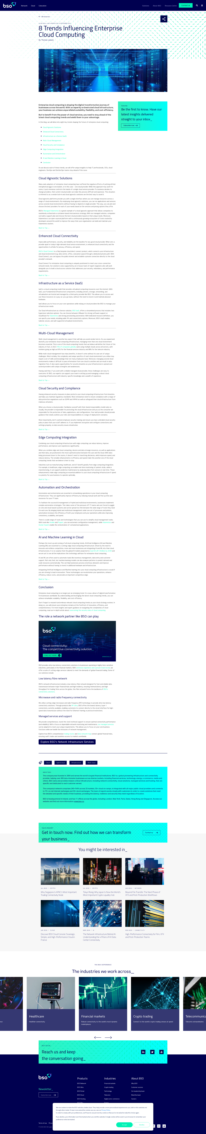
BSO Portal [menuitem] (80, 1091)
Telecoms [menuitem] (107, 1095)
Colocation (42, 5)
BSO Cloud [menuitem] (80, 1095)
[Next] (108, 1037)
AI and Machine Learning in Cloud (54, 158)
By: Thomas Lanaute (46, 40)
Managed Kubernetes (51, 210)
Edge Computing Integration (53, 149)
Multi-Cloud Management (52, 140)
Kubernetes (54, 315)
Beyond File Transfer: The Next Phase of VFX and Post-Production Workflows (142, 893)
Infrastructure (76, 762)
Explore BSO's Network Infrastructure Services (67, 741)
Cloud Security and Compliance (54, 145)
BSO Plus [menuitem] (80, 1103)
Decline (141, 1125)
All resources (46, 16)
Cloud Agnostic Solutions (52, 127)
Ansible (52, 522)
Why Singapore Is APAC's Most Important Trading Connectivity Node (59, 893)
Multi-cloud (91, 762)
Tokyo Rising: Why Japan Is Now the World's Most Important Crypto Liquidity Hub (101, 893)
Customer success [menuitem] (137, 1087)
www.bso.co (79, 801)
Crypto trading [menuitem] (108, 1087)
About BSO (157, 5)
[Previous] (97, 1037)
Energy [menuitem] (106, 1103)
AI (93, 930)
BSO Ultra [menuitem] (80, 1087)
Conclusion (47, 162)
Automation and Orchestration (54, 153)
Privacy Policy (105, 1110)
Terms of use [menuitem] (43, 1123)
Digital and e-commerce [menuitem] (112, 1099)
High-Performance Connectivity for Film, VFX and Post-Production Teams (144, 935)
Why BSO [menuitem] (134, 1083)
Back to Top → (44, 228)
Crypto (52, 888)
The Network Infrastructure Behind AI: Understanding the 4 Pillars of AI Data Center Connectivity (99, 937)
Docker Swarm (44, 525)
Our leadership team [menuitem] (138, 1091)
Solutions (145, 5)
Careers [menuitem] (133, 1099)
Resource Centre (171, 5)
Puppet (60, 522)
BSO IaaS (75, 310)
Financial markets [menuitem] (109, 1083)
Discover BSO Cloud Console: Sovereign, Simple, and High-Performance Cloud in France (58, 937)
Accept (124, 1125)
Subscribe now (128, 125)
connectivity (140, 930)
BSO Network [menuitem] (81, 1083)
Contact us (185, 5)
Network (24, 5)
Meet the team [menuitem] (136, 1095)
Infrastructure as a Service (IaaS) (55, 136)
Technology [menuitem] (108, 1091)
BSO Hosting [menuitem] (81, 1099)
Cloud (33, 5)
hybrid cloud (61, 762)
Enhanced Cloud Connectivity (53, 131)
